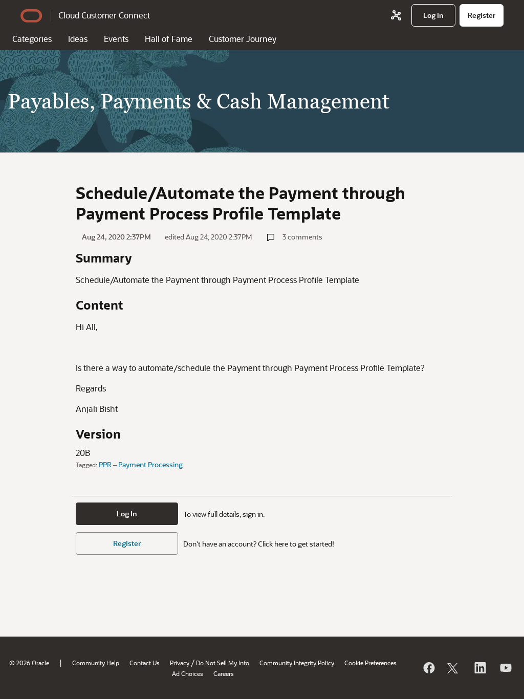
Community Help (95, 663)
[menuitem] (433, 15)
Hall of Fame (168, 38)
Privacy (179, 663)
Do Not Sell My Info (222, 663)
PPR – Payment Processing (141, 464)
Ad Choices (187, 673)
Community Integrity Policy (296, 663)
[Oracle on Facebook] (428, 668)
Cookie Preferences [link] (370, 663)
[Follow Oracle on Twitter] (454, 668)
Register (127, 543)
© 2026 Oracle (29, 663)
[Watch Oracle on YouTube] (505, 668)
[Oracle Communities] (396, 15)
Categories (32, 38)
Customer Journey (242, 38)
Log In (127, 513)
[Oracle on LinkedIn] (479, 668)
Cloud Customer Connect (104, 15)
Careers (223, 673)
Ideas (78, 38)
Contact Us (144, 663)
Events (116, 38)
